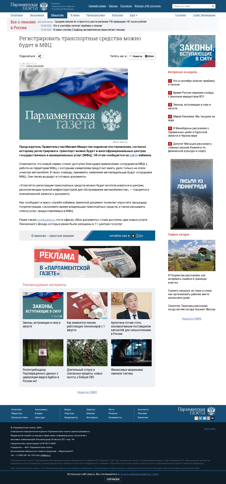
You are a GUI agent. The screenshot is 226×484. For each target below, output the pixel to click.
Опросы (91, 409)
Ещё (132, 15)
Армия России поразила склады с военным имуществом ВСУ (191, 94)
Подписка (126, 6)
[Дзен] (149, 56)
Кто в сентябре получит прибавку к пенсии (71, 25)
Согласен (113, 479)
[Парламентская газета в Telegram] (204, 418)
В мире (75, 15)
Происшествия (96, 15)
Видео (67, 409)
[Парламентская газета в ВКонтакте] (200, 418)
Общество (57, 15)
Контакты (143, 409)
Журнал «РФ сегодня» (148, 6)
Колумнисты (115, 417)
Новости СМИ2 (87, 392)
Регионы (113, 413)
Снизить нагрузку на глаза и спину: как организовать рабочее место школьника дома (190, 294)
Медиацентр (71, 417)
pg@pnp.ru (45, 455)
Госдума (180, 15)
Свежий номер (97, 6)
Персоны (69, 413)
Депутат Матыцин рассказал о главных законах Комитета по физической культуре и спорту (190, 147)
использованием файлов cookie (139, 474)
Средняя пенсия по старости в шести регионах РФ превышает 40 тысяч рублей (91, 21)
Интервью (92, 417)
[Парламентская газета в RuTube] (212, 418)
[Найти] (213, 6)
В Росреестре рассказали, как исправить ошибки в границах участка (187, 278)
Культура (117, 15)
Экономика (37, 15)
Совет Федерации (204, 15)
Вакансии (143, 417)
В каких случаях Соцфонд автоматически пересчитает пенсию (83, 29)
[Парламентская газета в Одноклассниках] (208, 418)
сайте (133, 155)
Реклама (142, 413)
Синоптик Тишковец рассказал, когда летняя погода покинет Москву (191, 307)
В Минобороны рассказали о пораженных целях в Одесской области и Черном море (188, 131)
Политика (17, 15)
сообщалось (46, 219)
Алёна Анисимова (35, 66)
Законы (113, 6)
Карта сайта (209, 429)
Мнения (91, 413)
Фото (111, 409)
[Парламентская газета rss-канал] (196, 418)
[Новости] (136, 56)
